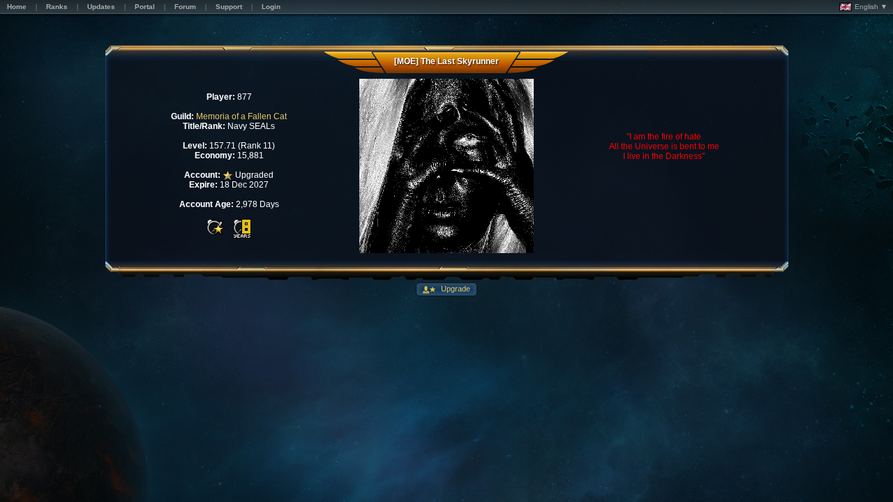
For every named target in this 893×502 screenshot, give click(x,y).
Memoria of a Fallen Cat (241, 116)
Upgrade (454, 288)
